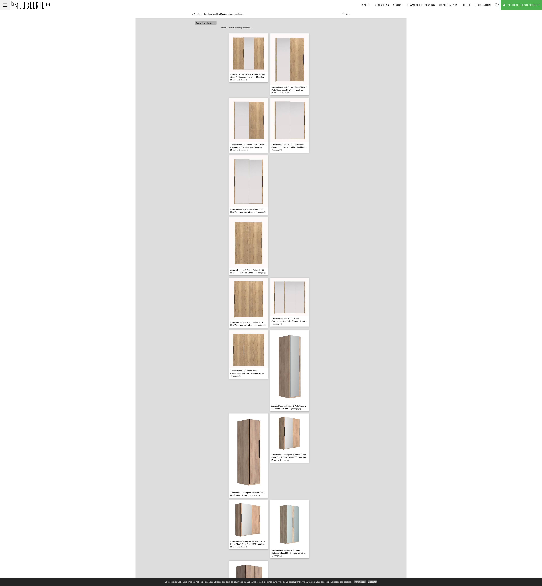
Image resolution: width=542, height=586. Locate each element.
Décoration (483, 5)
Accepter (372, 582)
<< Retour (346, 14)
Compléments (448, 5)
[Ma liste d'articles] (497, 5)
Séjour (398, 5)
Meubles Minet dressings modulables (228, 14)
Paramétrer (359, 582)
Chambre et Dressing (421, 5)
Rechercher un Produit (523, 5)
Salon (366, 5)
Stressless (382, 5)
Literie (466, 5)
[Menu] (5, 5)
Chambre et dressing (202, 14)
